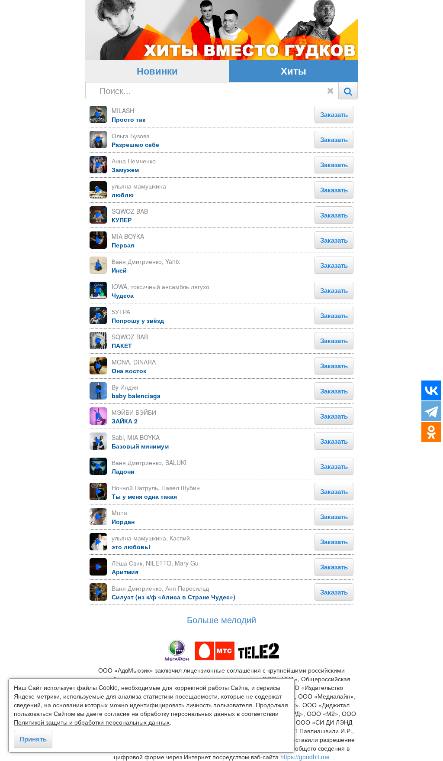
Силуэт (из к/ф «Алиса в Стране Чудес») (173, 597)
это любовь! (131, 546)
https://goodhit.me (305, 756)
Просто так (128, 119)
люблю (123, 194)
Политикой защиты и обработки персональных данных (92, 722)
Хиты (293, 71)
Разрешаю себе (135, 144)
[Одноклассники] (431, 432)
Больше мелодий (221, 619)
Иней (119, 270)
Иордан (123, 521)
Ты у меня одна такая (144, 496)
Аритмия (125, 572)
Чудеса (123, 295)
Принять (33, 739)
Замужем (125, 169)
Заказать (334, 114)
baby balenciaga (136, 396)
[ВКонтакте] (431, 390)
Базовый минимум (140, 446)
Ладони (123, 471)
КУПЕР (122, 220)
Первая (123, 245)
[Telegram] (431, 411)
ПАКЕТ (122, 345)
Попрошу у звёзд (138, 320)
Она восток (129, 370)
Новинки (157, 71)
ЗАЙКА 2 (125, 421)
